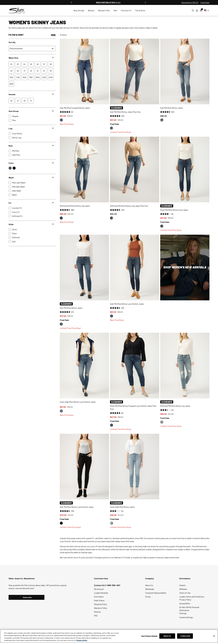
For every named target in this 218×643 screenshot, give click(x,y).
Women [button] (91, 10)
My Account (99, 589)
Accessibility (184, 603)
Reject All (167, 636)
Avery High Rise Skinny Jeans (122, 507)
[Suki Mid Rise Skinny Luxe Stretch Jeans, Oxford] (111, 316)
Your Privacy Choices (149, 636)
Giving (147, 596)
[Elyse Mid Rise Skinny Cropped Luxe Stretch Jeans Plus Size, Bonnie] (111, 425)
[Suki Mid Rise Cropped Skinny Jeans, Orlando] (61, 120)
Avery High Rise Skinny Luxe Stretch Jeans (78, 402)
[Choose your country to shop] (206, 10)
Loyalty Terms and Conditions (191, 596)
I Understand (185, 636)
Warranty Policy (100, 608)
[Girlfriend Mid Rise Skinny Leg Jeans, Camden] (161, 422)
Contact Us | (100, 585)
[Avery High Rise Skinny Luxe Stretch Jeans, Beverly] (61, 411)
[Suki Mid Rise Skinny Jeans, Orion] (61, 324)
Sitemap (182, 613)
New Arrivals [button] (78, 10)
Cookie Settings (186, 617)
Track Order (204, 2)
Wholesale (149, 589)
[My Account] (197, 10)
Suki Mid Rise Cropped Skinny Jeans (75, 108)
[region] (109, 636)
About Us (149, 585)
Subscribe (27, 597)
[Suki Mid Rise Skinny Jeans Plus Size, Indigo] (111, 128)
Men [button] (115, 10)
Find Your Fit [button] (126, 10)
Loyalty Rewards (101, 593)
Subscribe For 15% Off (189, 2)
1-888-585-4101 (113, 585)
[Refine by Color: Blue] (10, 168)
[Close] (214, 636)
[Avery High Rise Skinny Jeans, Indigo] (111, 523)
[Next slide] (145, 2)
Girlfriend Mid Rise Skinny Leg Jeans (75, 206)
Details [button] (118, 2)
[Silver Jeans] (18, 11)
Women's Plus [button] (104, 10)
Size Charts (99, 596)
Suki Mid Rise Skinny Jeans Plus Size (125, 112)
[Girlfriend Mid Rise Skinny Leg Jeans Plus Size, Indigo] (111, 218)
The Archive (140, 10)
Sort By (12, 42)
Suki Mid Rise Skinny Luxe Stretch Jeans (127, 304)
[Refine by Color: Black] (14, 168)
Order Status (99, 600)
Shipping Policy (100, 604)
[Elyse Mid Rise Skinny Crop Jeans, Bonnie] (161, 226)
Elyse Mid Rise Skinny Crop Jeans (174, 210)
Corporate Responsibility (155, 593)
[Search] (193, 10)
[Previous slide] (71, 2)
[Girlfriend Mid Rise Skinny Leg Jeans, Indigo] (61, 218)
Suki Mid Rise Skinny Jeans (171, 108)
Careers (182, 585)
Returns (97, 612)
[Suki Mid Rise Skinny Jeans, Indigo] (161, 120)
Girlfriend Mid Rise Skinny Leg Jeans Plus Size (129, 206)
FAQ (95, 615)
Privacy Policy (185, 599)
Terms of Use (184, 593)
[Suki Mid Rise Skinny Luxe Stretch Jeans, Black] (61, 523)
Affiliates (183, 589)
